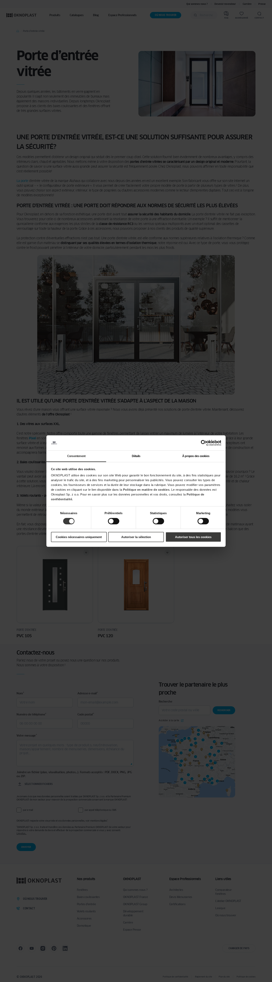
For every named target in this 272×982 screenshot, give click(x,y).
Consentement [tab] (76, 456)
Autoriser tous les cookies (193, 537)
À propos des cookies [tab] (195, 456)
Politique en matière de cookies (146, 489)
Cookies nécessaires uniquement (79, 537)
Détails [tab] (136, 456)
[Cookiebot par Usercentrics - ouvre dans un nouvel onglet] (203, 443)
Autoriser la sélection (136, 537)
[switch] (113, 521)
